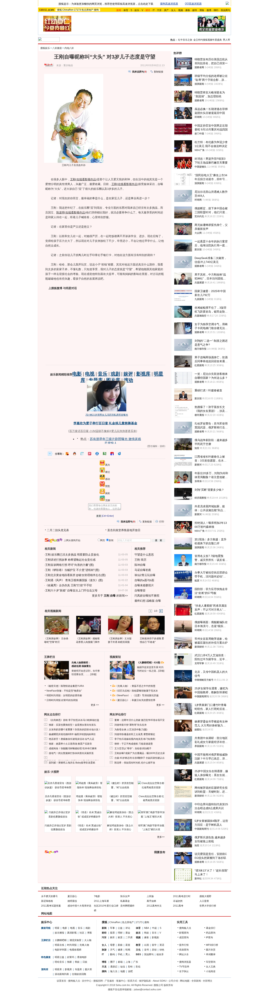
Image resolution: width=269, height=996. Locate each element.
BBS (216, 10)
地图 (122, 971)
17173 (77, 9)
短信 (122, 966)
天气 (112, 949)
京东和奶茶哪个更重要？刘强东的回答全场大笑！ (75, 729)
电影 (64, 928)
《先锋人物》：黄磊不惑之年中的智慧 (135, 686)
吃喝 (127, 949)
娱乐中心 (46, 922)
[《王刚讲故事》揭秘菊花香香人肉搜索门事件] (88, 625)
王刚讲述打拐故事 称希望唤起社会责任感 (70, 559)
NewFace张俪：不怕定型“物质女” (64, 690)
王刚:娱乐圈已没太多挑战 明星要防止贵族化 (72, 554)
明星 (57, 928)
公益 (120, 928)
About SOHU (160, 980)
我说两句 (225, 10)
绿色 (162, 949)
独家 (69, 962)
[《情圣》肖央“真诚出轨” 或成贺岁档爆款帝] (89, 814)
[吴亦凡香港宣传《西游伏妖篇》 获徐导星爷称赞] (58, 785)
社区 (82, 932)
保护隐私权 (145, 980)
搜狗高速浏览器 (169, 3)
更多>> (161, 837)
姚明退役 (72, 901)
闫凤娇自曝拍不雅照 (146, 595)
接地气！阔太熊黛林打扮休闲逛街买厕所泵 (71, 753)
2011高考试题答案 (51, 905)
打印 (161, 521)
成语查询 (184, 937)
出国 (146, 945)
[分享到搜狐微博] (67, 453)
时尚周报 (72, 945)
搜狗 (96, 9)
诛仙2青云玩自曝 (144, 575)
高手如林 (151, 901)
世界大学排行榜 (207, 905)
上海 (128, 962)
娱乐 (136, 10)
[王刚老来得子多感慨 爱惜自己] (152, 625)
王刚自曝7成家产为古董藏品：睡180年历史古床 (139, 753)
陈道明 (60, 212)
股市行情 (184, 945)
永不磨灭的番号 (49, 896)
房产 (166, 10)
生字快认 (184, 971)
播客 (187, 10)
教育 (138, 945)
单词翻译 (210, 954)
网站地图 (184, 980)
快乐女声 (125, 896)
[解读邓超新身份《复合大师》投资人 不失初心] (120, 814)
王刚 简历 (140, 559)
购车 (112, 937)
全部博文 (207, 980)
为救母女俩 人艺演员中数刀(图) (130, 729)
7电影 (97, 896)
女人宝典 (210, 966)
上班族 (150, 896)
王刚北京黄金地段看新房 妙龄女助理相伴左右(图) (75, 575)
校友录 (160, 954)
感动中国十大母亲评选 (79, 905)
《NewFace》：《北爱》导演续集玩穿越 (137, 695)
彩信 (138, 966)
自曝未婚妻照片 (144, 585)
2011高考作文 (154, 905)
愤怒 (107, 486)
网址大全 (184, 954)
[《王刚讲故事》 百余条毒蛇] (56, 625)
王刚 (73, 179)
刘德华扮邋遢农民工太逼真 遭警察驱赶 (134, 734)
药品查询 (210, 932)
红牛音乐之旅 (185, 39)
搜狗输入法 (185, 928)
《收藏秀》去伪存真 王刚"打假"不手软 (68, 585)
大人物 (87, 940)
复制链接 (158, 71)
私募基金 (125, 901)
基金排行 (210, 928)
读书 (146, 949)
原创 (154, 949)
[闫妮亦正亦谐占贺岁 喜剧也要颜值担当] (58, 814)
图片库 (88, 969)
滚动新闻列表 (62, 974)
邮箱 (120, 962)
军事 (112, 928)
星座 (127, 945)
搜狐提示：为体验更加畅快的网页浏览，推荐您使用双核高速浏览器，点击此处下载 (105, 3)
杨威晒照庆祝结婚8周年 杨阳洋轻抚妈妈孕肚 (72, 734)
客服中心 (121, 980)
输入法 (113, 971)
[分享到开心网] (89, 453)
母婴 (112, 945)
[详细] (93, 674)
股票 (112, 932)
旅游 (104, 949)
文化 (138, 949)
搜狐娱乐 (45, 48)
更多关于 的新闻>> (110, 595)
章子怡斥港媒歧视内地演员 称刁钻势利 (134, 739)
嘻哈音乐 (59, 962)
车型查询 (210, 962)
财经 (104, 932)
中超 (154, 928)
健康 (120, 949)
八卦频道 (57, 48)
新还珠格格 (47, 901)
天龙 (104, 966)
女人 (173, 10)
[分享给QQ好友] (74, 453)
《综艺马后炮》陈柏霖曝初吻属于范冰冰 (136, 690)
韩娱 (77, 962)
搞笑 (107, 493)
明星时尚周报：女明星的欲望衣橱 (64, 695)
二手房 (129, 937)
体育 (125, 10)
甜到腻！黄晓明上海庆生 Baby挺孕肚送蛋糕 (72, 762)
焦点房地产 (87, 9)
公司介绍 (173, 980)
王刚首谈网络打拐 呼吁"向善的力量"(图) (69, 564)
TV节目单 (184, 966)
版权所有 (168, 985)
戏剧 (87, 928)
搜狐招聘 (98, 980)
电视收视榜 (75, 949)
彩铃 (130, 966)
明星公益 (59, 957)
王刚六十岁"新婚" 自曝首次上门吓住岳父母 (71, 590)
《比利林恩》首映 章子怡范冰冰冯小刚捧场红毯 (74, 720)
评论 (127, 928)
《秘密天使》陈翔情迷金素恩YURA (65, 686)
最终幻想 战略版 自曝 (147, 600)
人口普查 (204, 901)
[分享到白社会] (82, 453)
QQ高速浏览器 (193, 3)
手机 (120, 954)
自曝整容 (140, 590)
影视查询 (184, 932)
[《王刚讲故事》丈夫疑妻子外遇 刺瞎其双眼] (120, 625)
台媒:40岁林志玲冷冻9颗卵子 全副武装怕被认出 (139, 758)
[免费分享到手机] (119, 453)
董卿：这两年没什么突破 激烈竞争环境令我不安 (139, 720)
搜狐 (59, 9)
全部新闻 (196, 980)
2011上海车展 (101, 901)
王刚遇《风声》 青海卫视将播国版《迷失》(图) (74, 580)
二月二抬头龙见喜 (58, 530)
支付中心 (86, 980)
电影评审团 (61, 949)
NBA (146, 928)
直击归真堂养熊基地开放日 (123, 530)
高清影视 (72, 932)
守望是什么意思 (144, 554)
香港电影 (82, 957)
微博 (209, 10)
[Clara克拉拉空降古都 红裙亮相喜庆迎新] (151, 785)
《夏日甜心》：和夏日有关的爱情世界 (135, 700)
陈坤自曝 (140, 564)
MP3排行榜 (212, 945)
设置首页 (61, 980)
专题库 (78, 969)
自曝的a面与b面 (144, 580)
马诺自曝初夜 (142, 570)
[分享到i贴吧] (112, 453)
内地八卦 (69, 48)
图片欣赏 (210, 949)
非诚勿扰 (178, 901)
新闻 (104, 928)
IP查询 (209, 937)
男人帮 (226, 39)
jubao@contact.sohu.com (147, 989)
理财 (120, 932)
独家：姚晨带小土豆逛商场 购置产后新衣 (70, 743)
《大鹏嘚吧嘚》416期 (149, 662)
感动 (107, 479)
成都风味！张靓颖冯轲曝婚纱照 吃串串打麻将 (73, 748)
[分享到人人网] (97, 453)
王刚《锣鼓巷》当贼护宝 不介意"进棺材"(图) (72, 570)
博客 (201, 10)
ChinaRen (67, 9)
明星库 (58, 969)
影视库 (68, 969)
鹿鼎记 (113, 966)
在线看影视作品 (86, 179)
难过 (107, 472)
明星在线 (59, 945)
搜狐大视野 (205, 896)
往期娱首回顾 (79, 974)
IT (154, 10)
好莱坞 (70, 957)
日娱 (85, 962)
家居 (120, 937)
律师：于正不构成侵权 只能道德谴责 (133, 743)
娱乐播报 (59, 932)
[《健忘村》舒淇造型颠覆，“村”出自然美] (120, 785)
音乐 (80, 928)
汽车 (159, 10)
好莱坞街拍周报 (69, 700)
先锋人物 (84, 945)
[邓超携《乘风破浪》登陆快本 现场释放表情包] (89, 785)
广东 (135, 962)
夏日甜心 (72, 896)
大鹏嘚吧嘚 (61, 940)
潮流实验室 (75, 940)
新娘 (120, 945)
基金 (127, 932)
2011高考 (178, 905)
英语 (162, 945)
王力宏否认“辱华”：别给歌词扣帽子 (132, 748)
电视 (72, 928)
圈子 (112, 962)
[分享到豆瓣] (104, 453)
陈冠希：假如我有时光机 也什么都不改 (134, 762)
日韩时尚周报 (53, 700)
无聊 (107, 500)
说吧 (130, 971)
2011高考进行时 (181, 896)
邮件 (194, 10)
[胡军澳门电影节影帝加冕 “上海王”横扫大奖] (151, 814)
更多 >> (95, 705)
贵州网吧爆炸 (127, 905)
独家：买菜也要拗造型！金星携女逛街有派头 (72, 724)
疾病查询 (184, 949)
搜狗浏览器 (185, 962)
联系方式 (132, 980)
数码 (112, 954)
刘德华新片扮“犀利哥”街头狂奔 (130, 724)
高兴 (107, 465)
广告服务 (109, 980)
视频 (180, 10)
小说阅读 (210, 971)
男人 (127, 954)
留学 (154, 945)
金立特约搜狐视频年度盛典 (207, 39)
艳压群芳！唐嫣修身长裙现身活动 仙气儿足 (71, 739)
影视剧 (155, 937)
